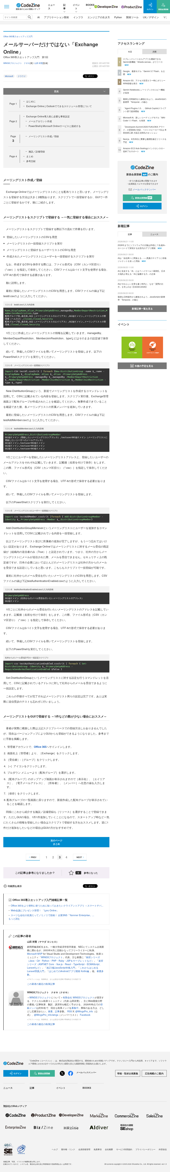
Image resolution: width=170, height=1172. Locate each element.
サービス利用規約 (124, 1149)
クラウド (22, 76)
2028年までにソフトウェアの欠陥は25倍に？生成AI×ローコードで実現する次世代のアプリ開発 (142, 246)
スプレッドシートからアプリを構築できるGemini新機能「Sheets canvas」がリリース (143, 60)
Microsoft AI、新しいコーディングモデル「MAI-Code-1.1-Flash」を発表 (144, 119)
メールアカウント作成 (40, 121)
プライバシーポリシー (145, 1149)
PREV (33, 857)
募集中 (75, 1007)
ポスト (91, 75)
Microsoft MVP (34, 953)
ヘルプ (55, 1149)
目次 (56, 91)
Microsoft (9, 76)
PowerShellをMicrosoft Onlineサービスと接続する (55, 126)
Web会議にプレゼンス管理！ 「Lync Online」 (35, 910)
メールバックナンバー (144, 189)
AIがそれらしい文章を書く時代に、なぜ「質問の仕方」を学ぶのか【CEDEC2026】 (140, 285)
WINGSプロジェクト (52, 957)
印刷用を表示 (15, 886)
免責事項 (98, 1149)
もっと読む (14, 918)
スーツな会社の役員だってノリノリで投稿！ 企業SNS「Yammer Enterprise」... (52, 915)
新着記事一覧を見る (142, 308)
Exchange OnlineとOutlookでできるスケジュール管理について (59, 106)
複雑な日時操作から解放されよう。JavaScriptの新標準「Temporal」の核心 (144, 100)
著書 (50, 1011)
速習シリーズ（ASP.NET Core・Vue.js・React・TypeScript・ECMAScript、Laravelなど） (65, 964)
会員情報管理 (84, 1149)
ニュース (154, 234)
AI (38, 17)
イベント (76, 6)
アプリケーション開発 (56, 17)
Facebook (85, 1014)
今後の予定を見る (144, 365)
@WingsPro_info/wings (46, 1014)
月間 (154, 51)
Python (118, 17)
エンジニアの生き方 (98, 17)
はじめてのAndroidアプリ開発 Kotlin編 (69, 971)
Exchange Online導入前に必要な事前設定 (48, 116)
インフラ (78, 17)
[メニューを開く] (6, 6)
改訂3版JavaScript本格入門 (60, 967)
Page (13, 103)
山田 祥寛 (38, 63)
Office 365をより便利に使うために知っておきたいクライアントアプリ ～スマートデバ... (57, 905)
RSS (70, 1011)
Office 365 (40, 747)
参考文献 (31, 161)
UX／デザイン (151, 17)
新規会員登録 (143, 197)
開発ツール (132, 17)
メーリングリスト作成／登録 (44, 136)
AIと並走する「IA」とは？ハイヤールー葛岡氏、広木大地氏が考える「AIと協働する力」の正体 (141, 272)
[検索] (29, 17)
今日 (130, 51)
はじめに (31, 101)
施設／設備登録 (37, 151)
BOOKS (90, 4)
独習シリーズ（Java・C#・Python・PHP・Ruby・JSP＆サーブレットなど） (63, 959)
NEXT (79, 857)
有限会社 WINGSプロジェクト (78, 997)
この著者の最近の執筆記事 (41, 983)
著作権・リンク (68, 1149)
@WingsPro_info (84, 1011)
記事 (64, 6)
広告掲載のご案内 (154, 1073)
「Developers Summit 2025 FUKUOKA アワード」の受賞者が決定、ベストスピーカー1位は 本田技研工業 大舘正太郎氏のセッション (145, 129)
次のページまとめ (56, 842)
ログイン (144, 206)
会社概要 (109, 1149)
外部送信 (163, 1149)
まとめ (29, 156)
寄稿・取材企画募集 (127, 1073)
